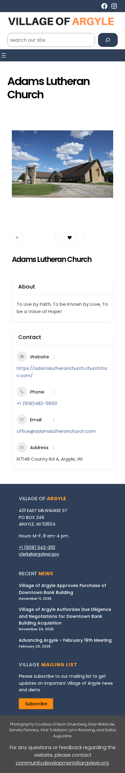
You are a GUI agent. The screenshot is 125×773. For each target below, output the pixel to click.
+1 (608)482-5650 (37, 403)
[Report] (81, 238)
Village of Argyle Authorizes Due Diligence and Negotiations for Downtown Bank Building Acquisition (65, 616)
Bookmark (69, 238)
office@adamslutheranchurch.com (56, 431)
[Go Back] (17, 238)
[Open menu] (3, 55)
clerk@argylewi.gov (39, 554)
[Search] (108, 40)
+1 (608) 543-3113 (37, 547)
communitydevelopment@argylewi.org (62, 762)
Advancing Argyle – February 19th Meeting (65, 640)
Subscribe (36, 704)
